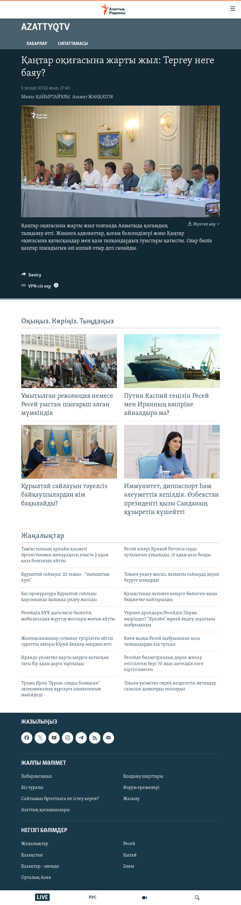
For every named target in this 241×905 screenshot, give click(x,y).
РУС (93, 897)
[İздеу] (197, 897)
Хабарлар (36, 43)
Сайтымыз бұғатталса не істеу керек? (60, 799)
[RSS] (94, 737)
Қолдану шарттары (143, 776)
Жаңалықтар (34, 843)
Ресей (129, 843)
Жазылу (131, 799)
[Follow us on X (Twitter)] (40, 737)
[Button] (31, 276)
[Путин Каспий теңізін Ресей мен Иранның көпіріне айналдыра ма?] (172, 361)
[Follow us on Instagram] (67, 737)
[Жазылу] (108, 737)
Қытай (130, 855)
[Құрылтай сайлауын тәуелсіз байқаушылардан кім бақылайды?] (69, 452)
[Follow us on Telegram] (81, 737)
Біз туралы (32, 787)
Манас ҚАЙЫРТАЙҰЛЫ (45, 97)
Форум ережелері (141, 787)
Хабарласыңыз (36, 776)
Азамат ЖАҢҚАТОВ (92, 97)
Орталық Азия (36, 877)
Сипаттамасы (73, 43)
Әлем (128, 866)
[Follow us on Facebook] (26, 737)
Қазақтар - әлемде (40, 866)
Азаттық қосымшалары (45, 810)
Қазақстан (32, 855)
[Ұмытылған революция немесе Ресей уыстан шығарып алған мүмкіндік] (69, 361)
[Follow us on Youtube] (54, 737)
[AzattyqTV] (144, 897)
